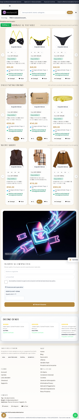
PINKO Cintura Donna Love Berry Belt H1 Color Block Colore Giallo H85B (62, 122)
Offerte (42, 360)
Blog (41, 354)
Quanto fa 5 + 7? (11, 294)
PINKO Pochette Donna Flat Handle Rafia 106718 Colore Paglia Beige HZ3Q (39, 119)
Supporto (4, 383)
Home (42, 352)
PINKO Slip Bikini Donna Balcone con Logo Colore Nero (62, 62)
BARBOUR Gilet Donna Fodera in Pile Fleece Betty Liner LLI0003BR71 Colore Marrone (15, 182)
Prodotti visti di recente (48, 365)
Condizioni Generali (46, 375)
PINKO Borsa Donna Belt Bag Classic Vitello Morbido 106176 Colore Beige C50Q (15, 119)
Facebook (5, 406)
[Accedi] (76, 12)
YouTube (25, 406)
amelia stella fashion (17, 412)
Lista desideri (5, 378)
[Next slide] (76, 55)
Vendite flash (44, 363)
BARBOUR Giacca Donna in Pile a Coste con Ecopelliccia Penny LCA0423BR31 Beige (62, 182)
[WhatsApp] (75, 415)
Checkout (4, 380)
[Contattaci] (3, 415)
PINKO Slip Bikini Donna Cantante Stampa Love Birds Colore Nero (38, 62)
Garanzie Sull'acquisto (47, 380)
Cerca (70, 12)
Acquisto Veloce (16, 47)
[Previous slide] (3, 55)
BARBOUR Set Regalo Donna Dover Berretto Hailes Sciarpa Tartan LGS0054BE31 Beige (38, 179)
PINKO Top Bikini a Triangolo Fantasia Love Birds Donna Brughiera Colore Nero (16, 62)
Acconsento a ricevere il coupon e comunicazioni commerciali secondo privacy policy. (32, 281)
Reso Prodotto (45, 391)
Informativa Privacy (46, 383)
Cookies (43, 378)
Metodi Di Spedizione (47, 389)
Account (4, 372)
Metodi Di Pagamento (47, 386)
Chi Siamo (43, 372)
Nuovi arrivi (44, 357)
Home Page (4, 18)
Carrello (3, 375)
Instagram (15, 406)
